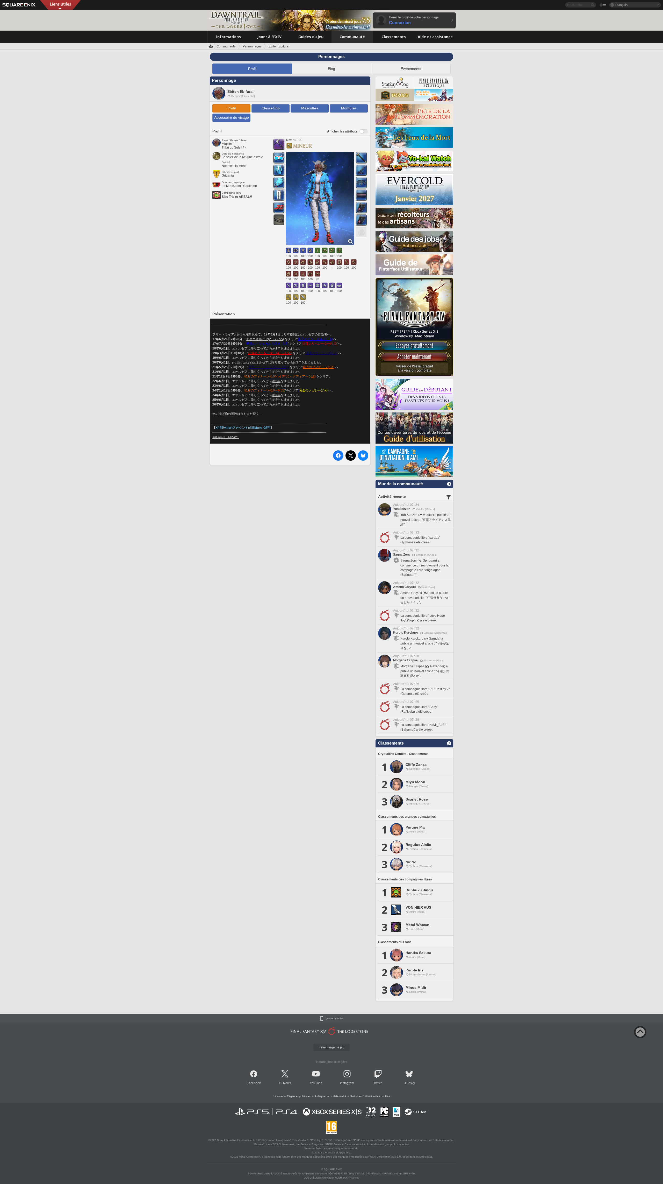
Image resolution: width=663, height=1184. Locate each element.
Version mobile (334, 1018)
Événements (411, 69)
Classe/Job (271, 108)
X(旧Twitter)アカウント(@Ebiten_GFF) (242, 428)
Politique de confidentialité (330, 1096)
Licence (278, 1096)
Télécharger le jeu (331, 1047)
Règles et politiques (299, 1096)
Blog (331, 69)
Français (621, 5)
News (287, 1083)
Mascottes (309, 108)
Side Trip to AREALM (237, 197)
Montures (349, 108)
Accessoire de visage (231, 117)
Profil (252, 69)
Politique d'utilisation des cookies (370, 1096)
